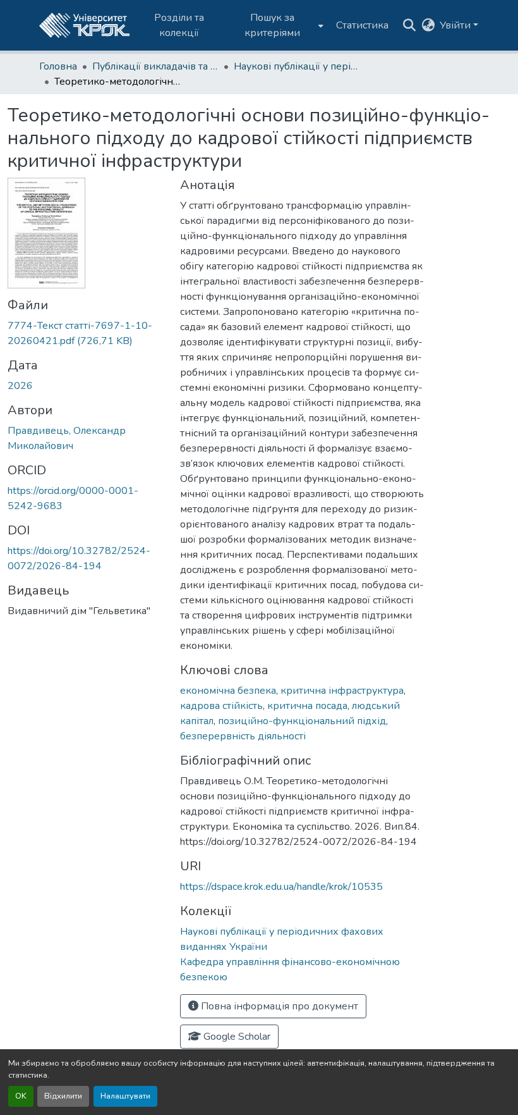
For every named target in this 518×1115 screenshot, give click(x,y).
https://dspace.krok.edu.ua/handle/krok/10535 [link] (281, 887)
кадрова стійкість (221, 706)
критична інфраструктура (342, 691)
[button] (84, 25)
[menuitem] (276, 25)
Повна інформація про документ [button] (278, 1006)
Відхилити (63, 1096)
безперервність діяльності (243, 736)
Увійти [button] (456, 25)
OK (21, 1096)
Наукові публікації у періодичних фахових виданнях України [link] (297, 66)
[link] (86, 333)
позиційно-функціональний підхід (302, 721)
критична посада (307, 706)
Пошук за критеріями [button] (272, 25)
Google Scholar (235, 1037)
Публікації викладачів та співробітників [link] (155, 66)
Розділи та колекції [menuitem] (179, 25)
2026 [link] (20, 386)
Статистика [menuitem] (362, 25)
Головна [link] (58, 66)
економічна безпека (228, 691)
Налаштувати (125, 1096)
